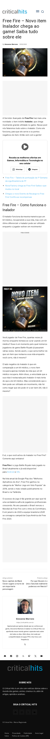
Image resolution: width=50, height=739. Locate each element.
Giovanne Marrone (11, 44)
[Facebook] (11, 655)
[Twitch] (29, 655)
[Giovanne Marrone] (25, 606)
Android (10, 472)
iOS (18, 472)
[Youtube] (41, 655)
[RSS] (23, 655)
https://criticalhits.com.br (25, 622)
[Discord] (5, 655)
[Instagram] (17, 655)
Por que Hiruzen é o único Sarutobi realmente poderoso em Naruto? (36, 584)
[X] (25, 644)
